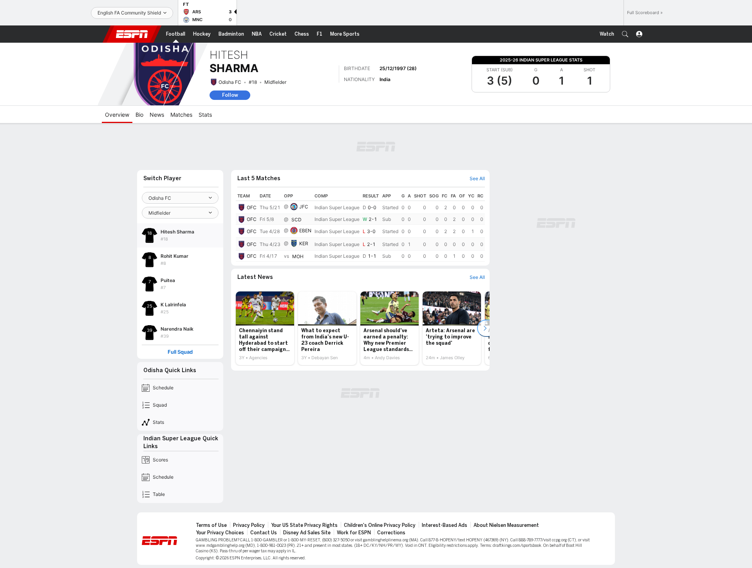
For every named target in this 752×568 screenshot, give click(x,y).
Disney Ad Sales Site (307, 532)
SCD (296, 219)
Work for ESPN (354, 532)
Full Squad (180, 352)
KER (303, 243)
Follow (230, 95)
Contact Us (263, 532)
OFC (252, 207)
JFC (303, 207)
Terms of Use (211, 525)
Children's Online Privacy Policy (380, 525)
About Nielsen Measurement (506, 525)
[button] (625, 34)
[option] (265, 328)
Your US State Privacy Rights (304, 525)
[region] (360, 226)
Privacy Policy (249, 525)
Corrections (391, 532)
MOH (298, 256)
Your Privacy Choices (220, 532)
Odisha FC (230, 82)
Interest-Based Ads (444, 525)
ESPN (132, 34)
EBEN (305, 230)
